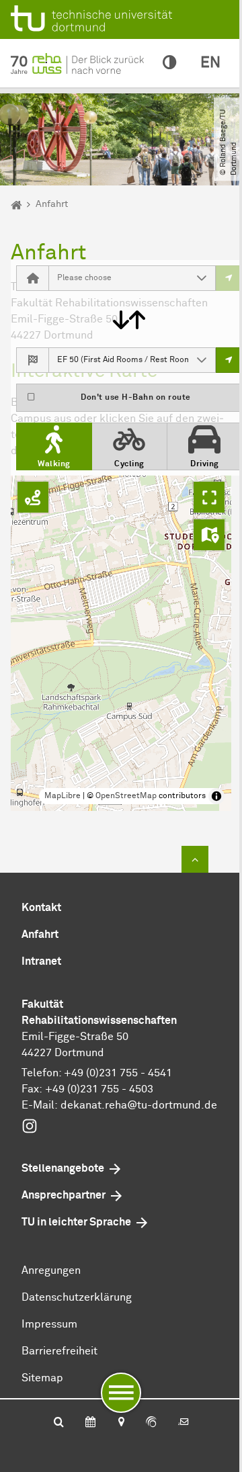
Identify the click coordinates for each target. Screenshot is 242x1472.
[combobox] (118, 278)
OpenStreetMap (126, 796)
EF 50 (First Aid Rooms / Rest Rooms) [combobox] (122, 360)
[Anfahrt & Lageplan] (120, 1423)
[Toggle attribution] (216, 796)
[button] (201, 278)
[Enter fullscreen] (209, 497)
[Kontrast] (169, 63)
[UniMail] (183, 1423)
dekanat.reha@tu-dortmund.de (139, 1105)
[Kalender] (90, 1423)
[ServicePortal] (151, 1423)
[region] (121, 643)
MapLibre (62, 796)
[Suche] (59, 1423)
